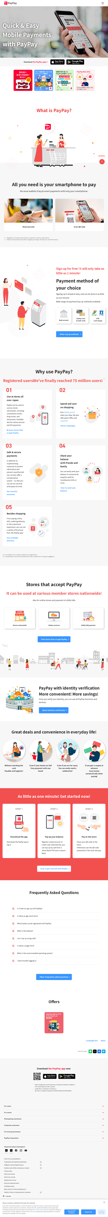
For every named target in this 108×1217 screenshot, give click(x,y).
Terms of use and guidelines (12, 1159)
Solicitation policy (9, 1186)
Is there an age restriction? (27, 916)
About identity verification (53, 710)
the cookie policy (38, 1209)
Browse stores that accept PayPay (15, 431)
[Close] (104, 1202)
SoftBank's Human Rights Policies (14, 1165)
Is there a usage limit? (25, 945)
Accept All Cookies (71, 1212)
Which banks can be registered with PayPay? (34, 923)
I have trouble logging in (26, 960)
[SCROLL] (102, 161)
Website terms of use (10, 1180)
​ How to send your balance (68, 489)
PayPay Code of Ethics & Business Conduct (16, 1168)
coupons (63, 420)
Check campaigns (67, 425)
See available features (12, 539)
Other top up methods (69, 334)
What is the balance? (25, 931)
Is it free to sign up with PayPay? (29, 908)
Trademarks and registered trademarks (15, 1162)
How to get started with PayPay (54, 868)
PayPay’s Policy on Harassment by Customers (17, 1192)
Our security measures (12, 492)
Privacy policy (8, 1171)
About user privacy (9, 1174)
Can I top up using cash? (26, 938)
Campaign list (92, 1040)
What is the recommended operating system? (35, 953)
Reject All (88, 1212)
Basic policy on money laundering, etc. (15, 1189)
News (103, 1040)
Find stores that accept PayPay (54, 639)
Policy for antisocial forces (11, 1183)
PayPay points (69, 412)
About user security (9, 1177)
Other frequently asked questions (54, 977)
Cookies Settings (102, 1212)
